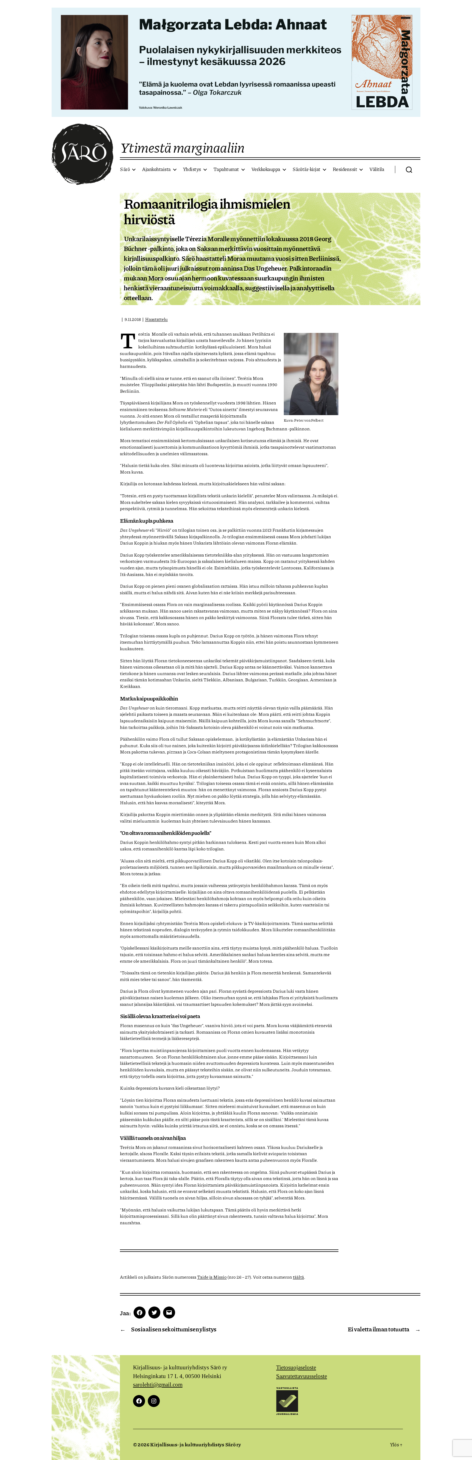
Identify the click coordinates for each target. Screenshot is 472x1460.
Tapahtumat (226, 169)
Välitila (376, 169)
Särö (125, 169)
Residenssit (345, 169)
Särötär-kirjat (306, 169)
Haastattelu (156, 319)
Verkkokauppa (265, 169)
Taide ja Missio (212, 1277)
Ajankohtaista (156, 169)
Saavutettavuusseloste (301, 1376)
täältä (298, 1277)
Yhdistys (192, 169)
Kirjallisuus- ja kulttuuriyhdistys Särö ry (195, 1444)
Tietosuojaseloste (296, 1367)
